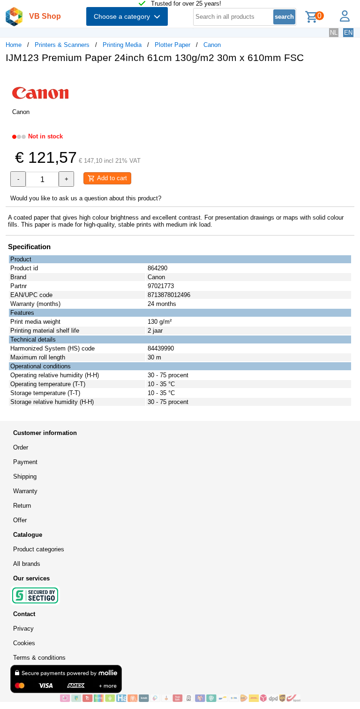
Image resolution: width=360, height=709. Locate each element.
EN (348, 32)
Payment (25, 461)
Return (22, 505)
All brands (26, 563)
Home (14, 44)
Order (20, 447)
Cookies (24, 643)
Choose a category (124, 16)
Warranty (25, 491)
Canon (212, 44)
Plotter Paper (172, 44)
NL (334, 32)
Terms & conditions (39, 657)
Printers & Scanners (62, 44)
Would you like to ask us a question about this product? (85, 198)
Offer (20, 520)
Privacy (23, 628)
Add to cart (111, 178)
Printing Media (122, 44)
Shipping (25, 476)
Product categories (38, 549)
